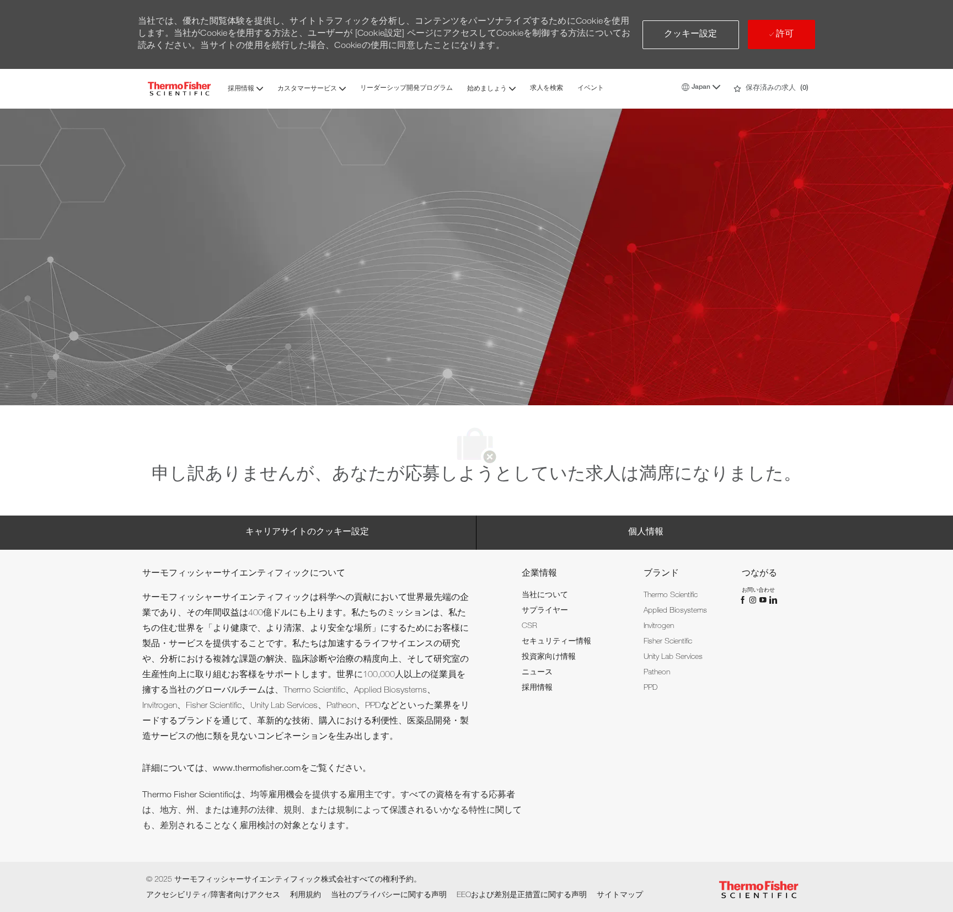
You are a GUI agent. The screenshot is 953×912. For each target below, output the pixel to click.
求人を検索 (546, 88)
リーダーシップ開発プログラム (406, 88)
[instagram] (754, 600)
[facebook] (744, 600)
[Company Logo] (179, 88)
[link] (545, 595)
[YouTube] (764, 600)
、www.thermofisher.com (252, 769)
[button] (691, 34)
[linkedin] (773, 600)
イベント (590, 88)
